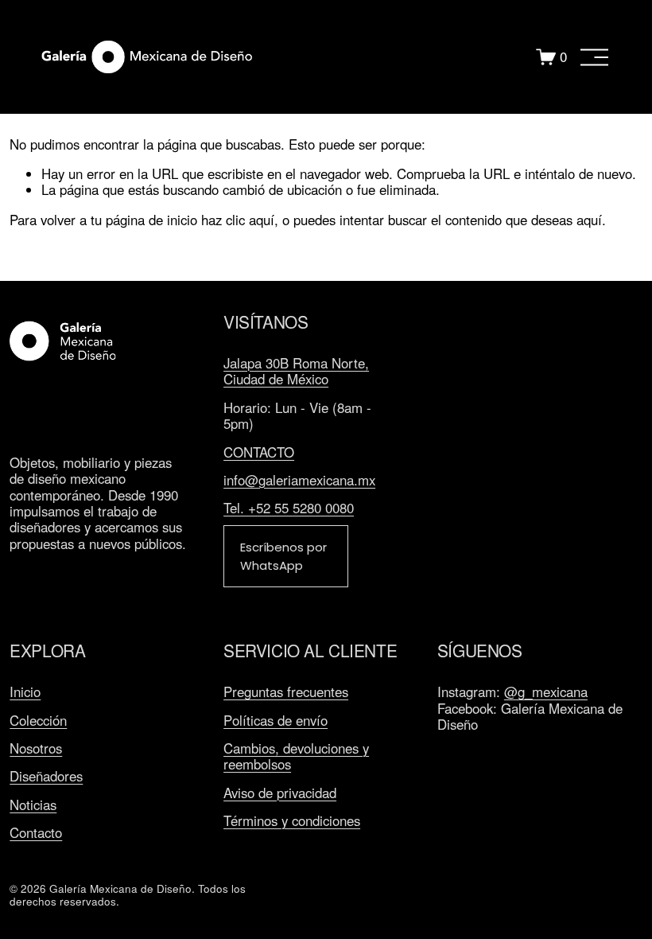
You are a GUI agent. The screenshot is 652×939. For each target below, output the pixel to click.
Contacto (36, 832)
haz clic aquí (237, 219)
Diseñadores (46, 776)
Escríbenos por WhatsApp (283, 556)
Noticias (33, 804)
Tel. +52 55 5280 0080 (288, 508)
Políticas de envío (275, 720)
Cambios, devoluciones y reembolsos (296, 756)
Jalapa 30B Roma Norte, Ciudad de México (296, 371)
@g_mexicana (546, 691)
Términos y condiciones (291, 820)
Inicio (25, 691)
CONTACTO (258, 452)
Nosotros (36, 748)
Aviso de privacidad (279, 793)
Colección (38, 720)
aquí (589, 219)
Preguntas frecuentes (285, 691)
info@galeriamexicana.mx (299, 480)
